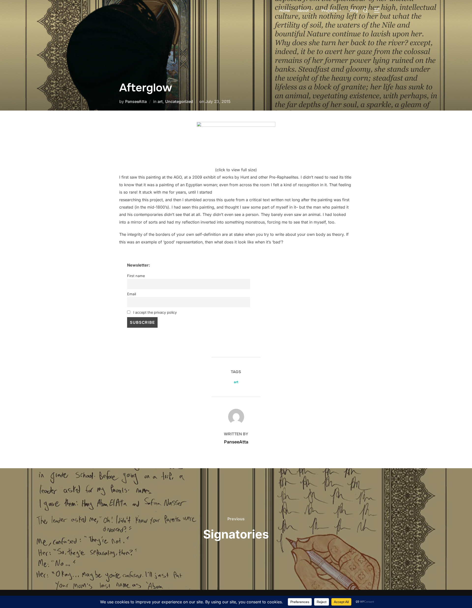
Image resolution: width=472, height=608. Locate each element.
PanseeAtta (136, 101)
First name (136, 276)
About (303, 10)
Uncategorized (179, 101)
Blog (354, 10)
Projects (329, 10)
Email (131, 294)
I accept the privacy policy (154, 312)
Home (284, 10)
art (160, 101)
